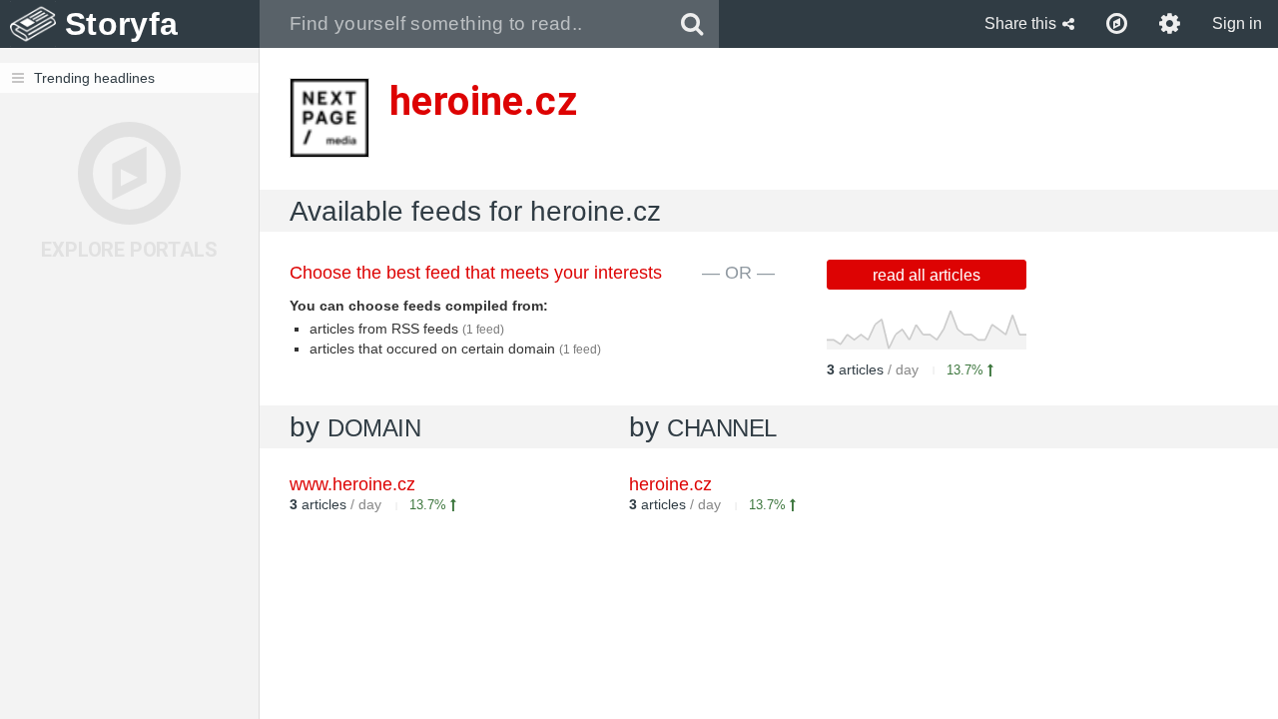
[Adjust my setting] (1169, 24)
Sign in (1237, 23)
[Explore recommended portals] (1116, 24)
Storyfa (121, 24)
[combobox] (463, 24)
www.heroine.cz (352, 484)
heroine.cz (670, 484)
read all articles (926, 275)
